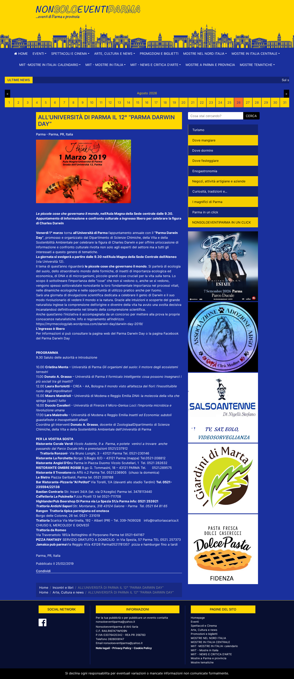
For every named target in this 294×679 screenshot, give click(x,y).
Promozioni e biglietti (159, 54)
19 (174, 102)
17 (156, 102)
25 (229, 102)
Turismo (198, 130)
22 (202, 102)
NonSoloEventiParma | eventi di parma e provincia (90, 11)
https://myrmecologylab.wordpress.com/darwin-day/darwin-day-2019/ (89, 324)
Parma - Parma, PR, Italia (54, 134)
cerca (251, 116)
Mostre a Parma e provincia (210, 65)
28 (257, 102)
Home (22, 54)
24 (220, 102)
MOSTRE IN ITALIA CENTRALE (210, 642)
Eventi (195, 621)
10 (91, 102)
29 (266, 102)
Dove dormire (202, 150)
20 (183, 102)
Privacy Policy (121, 648)
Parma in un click (205, 212)
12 (110, 102)
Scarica (56, 520)
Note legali (103, 648)
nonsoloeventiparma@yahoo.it (115, 621)
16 (146, 102)
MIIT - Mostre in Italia (204, 650)
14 (128, 102)
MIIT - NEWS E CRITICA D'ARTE (211, 654)
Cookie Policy (143, 648)
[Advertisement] (204, 16)
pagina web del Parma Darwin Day (118, 333)
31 (284, 102)
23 (211, 102)
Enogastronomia (204, 171)
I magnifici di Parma (207, 202)
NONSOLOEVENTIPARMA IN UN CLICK (221, 222)
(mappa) (133, 458)
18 (165, 102)
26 (239, 102)
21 (192, 102)
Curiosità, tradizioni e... (209, 191)
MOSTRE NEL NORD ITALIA (208, 638)
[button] (39, 53)
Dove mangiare (203, 140)
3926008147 (116, 639)
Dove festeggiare (205, 161)
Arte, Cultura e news (204, 629)
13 (119, 102)
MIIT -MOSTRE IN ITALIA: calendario (214, 646)
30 (275, 102)
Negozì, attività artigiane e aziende (218, 181)
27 (248, 102)
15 (137, 102)
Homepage (198, 617)
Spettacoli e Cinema (204, 625)
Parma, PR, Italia (48, 556)
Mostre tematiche (202, 662)
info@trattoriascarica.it (161, 520)
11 (101, 102)
